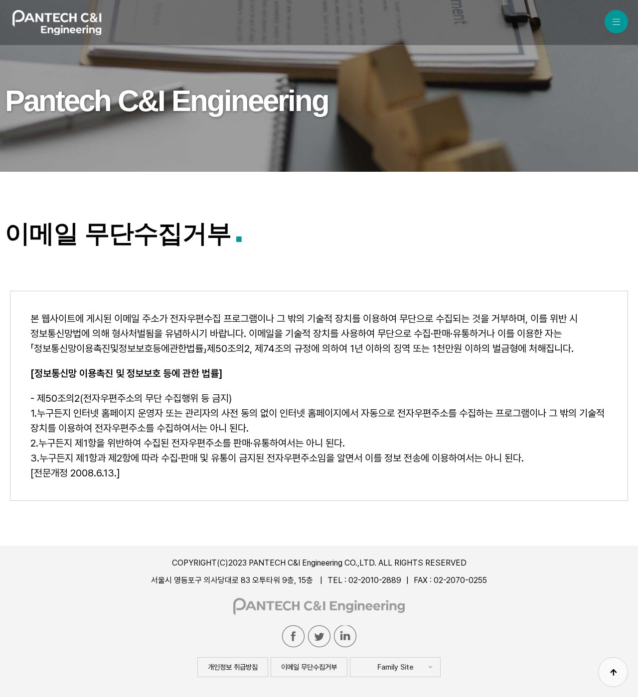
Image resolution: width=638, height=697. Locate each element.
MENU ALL (616, 21)
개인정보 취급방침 (233, 667)
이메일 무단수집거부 (309, 667)
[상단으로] (613, 672)
